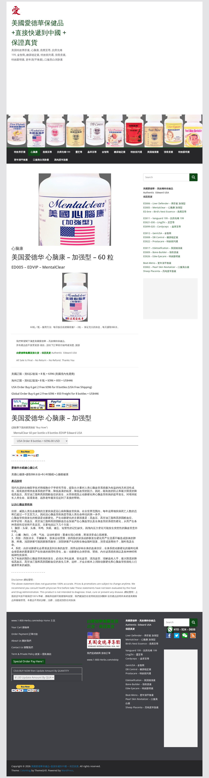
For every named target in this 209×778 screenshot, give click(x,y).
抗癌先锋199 (63, 151)
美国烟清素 (153, 151)
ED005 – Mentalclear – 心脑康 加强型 (162, 207)
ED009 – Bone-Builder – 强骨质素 (160, 252)
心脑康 (34, 151)
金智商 (105, 151)
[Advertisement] (104, 90)
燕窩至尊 (47, 151)
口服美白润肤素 (41, 159)
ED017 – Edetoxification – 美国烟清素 (162, 248)
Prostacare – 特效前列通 (138, 673)
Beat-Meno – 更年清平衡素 (157, 262)
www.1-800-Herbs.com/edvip (27, 620)
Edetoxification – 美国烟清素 (140, 680)
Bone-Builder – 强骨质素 (139, 684)
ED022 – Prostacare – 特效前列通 (160, 241)
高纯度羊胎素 (61, 159)
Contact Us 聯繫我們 (22, 647)
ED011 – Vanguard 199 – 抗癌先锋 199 (163, 218)
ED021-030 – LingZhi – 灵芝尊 (159, 222)
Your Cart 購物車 (20, 627)
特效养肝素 (19, 151)
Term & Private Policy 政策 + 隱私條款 (31, 654)
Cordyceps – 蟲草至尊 (137, 658)
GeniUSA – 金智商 (135, 665)
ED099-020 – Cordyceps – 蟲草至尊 (162, 226)
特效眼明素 (184, 151)
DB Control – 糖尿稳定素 (138, 669)
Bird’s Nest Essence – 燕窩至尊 (142, 643)
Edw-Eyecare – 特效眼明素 (139, 688)
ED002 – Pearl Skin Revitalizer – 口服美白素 (166, 267)
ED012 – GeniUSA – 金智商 (157, 233)
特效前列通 (136, 151)
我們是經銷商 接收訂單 (99, 653)
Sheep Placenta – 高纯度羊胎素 (159, 271)
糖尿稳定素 (119, 151)
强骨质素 (168, 151)
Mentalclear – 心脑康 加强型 (140, 639)
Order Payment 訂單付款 (24, 634)
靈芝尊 (78, 151)
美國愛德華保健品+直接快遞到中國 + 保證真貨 (38, 32)
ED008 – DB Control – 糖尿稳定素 (160, 237)
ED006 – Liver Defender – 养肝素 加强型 (164, 203)
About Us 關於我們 (21, 640)
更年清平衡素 (21, 159)
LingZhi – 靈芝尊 (134, 654)
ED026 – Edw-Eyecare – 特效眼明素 (161, 256)
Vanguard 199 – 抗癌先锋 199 (141, 650)
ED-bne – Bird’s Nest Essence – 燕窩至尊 (164, 211)
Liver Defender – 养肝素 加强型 (142, 635)
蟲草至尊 (92, 151)
